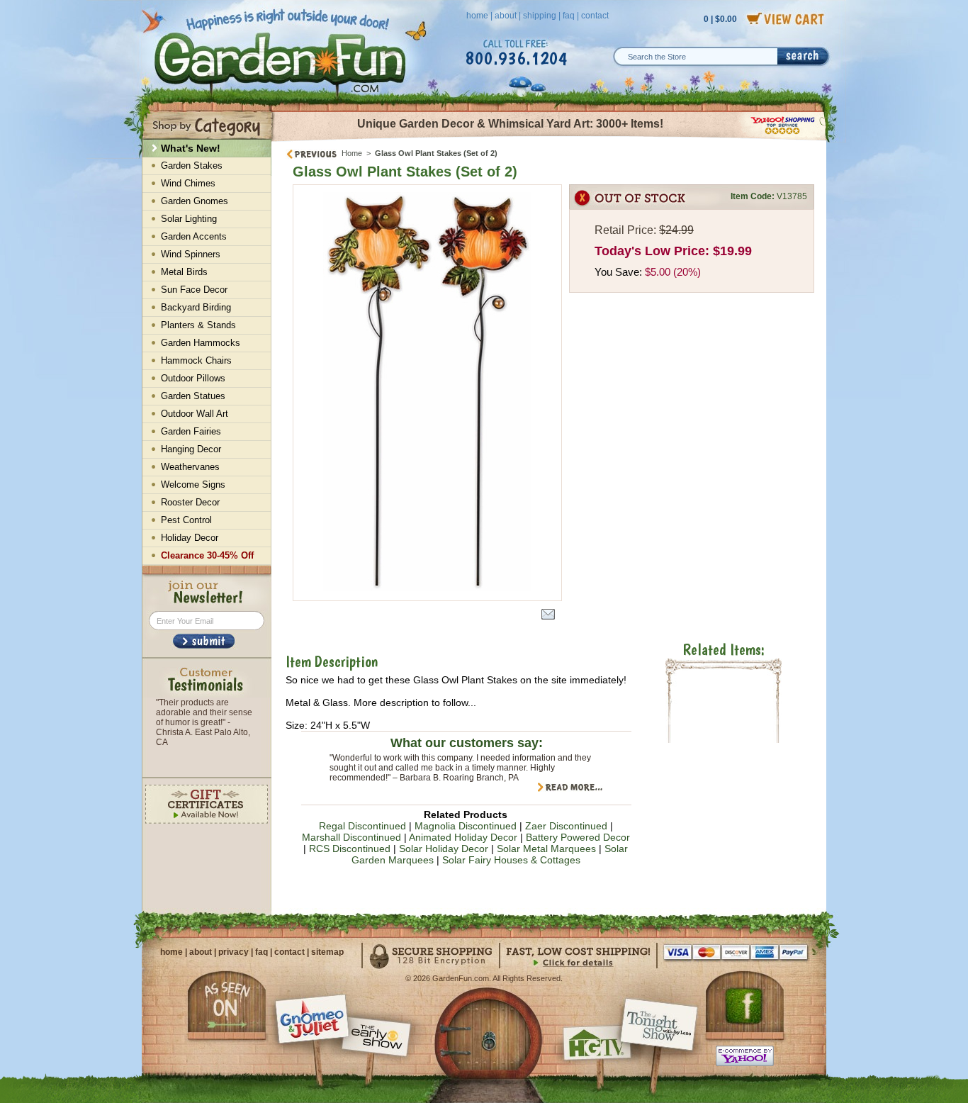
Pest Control (186, 520)
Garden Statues (193, 396)
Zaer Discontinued (566, 826)
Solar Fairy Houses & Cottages (511, 860)
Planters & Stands (198, 325)
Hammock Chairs (196, 360)
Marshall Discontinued (351, 837)
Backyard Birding (196, 307)
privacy (233, 952)
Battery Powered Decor (578, 837)
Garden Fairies (191, 431)
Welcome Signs (193, 484)
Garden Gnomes (194, 201)
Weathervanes (190, 466)
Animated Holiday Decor (463, 837)
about (506, 16)
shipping (539, 16)
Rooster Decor (190, 502)
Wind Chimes (188, 183)
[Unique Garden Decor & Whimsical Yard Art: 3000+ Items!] (549, 140)
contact (595, 16)
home (477, 16)
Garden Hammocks (200, 342)
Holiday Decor (189, 537)
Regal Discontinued (362, 826)
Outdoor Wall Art (194, 413)
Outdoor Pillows (193, 378)
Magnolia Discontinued (466, 826)
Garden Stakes (192, 165)
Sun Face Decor (194, 289)
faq (569, 16)
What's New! (190, 148)
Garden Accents (194, 236)
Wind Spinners (190, 254)
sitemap (327, 952)
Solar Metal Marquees (546, 848)
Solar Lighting (189, 218)
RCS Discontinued (349, 848)
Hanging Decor (191, 449)
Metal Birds (184, 272)
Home (352, 153)
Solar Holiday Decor (443, 848)
